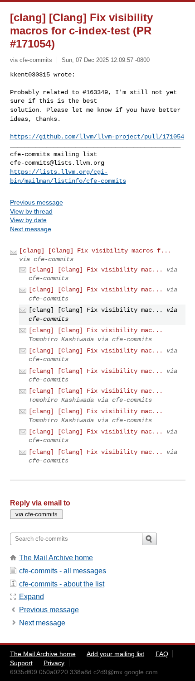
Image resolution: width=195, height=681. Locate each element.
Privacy (54, 663)
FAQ (162, 653)
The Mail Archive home (56, 558)
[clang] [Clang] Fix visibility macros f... (95, 250)
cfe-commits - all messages (62, 571)
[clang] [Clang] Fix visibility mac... (96, 269)
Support (21, 663)
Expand (31, 596)
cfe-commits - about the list (61, 584)
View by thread (31, 211)
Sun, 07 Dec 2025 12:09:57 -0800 (106, 60)
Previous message (36, 202)
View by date (28, 220)
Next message (30, 229)
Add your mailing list (115, 653)
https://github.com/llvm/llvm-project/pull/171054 (97, 136)
